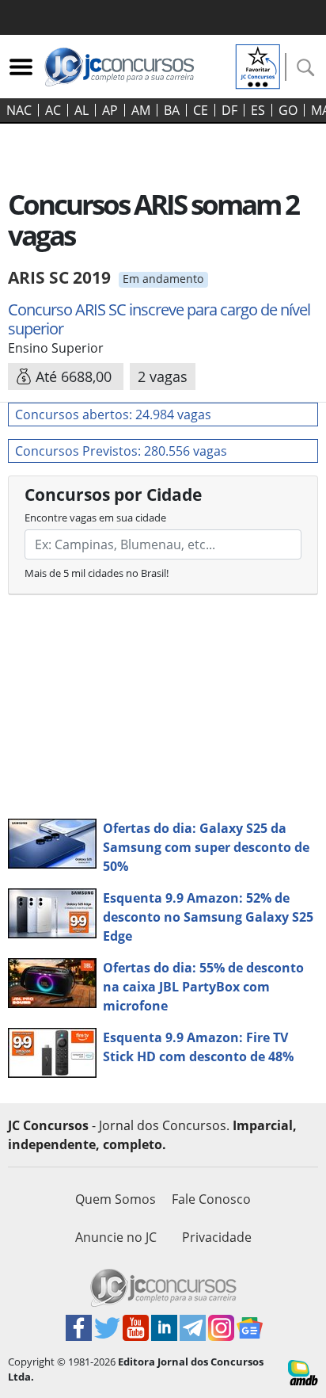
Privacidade (217, 1237)
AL (81, 110)
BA (172, 110)
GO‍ (288, 110)
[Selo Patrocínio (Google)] (258, 65)
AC (53, 110)
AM (140, 110)
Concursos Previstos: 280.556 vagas (121, 451)
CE (200, 110)
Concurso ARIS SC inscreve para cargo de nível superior (159, 319)
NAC (19, 110)
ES (258, 110)
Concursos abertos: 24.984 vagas (113, 414)
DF (229, 110)
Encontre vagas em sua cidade (95, 517)
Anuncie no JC (116, 1237)
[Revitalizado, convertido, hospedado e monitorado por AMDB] (303, 1371)
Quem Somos (115, 1199)
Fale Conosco (211, 1199)
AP (110, 110)
